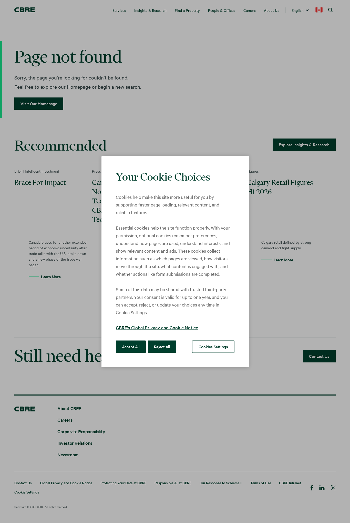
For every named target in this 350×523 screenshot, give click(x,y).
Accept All (131, 346)
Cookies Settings (213, 346)
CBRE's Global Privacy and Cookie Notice (157, 327)
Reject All (162, 346)
